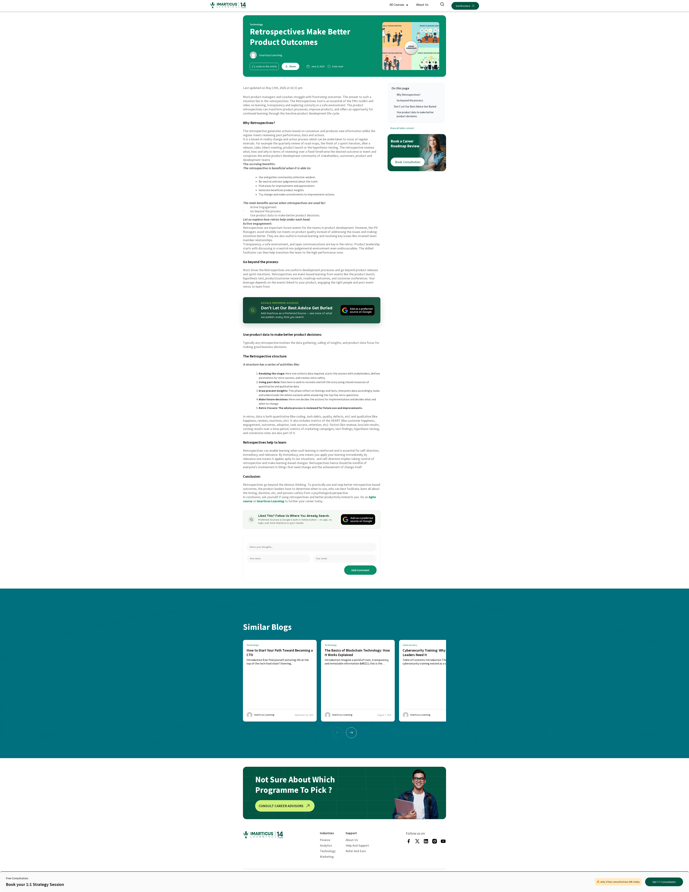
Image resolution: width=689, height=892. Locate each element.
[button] (351, 732)
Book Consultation (407, 162)
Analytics (326, 845)
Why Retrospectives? (409, 94)
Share (292, 66)
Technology (328, 851)
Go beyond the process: (410, 100)
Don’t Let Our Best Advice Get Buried (415, 106)
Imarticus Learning (270, 55)
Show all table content (402, 128)
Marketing (327, 856)
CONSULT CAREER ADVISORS (281, 806)
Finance (325, 840)
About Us (422, 5)
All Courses (397, 5)
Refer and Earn (356, 851)
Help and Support (357, 845)
